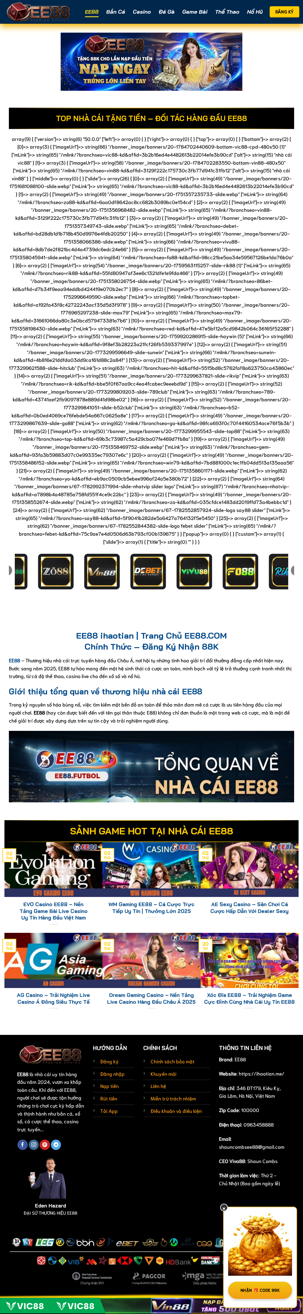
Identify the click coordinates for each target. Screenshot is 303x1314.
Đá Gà (167, 11)
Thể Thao (227, 11)
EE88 (92, 11)
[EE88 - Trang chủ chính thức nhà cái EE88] (38, 12)
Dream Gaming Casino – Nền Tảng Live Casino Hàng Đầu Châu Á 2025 (151, 998)
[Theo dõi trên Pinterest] (45, 1145)
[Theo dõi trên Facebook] (22, 1145)
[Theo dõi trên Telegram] (56, 1145)
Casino (142, 11)
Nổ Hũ (255, 11)
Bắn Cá (115, 11)
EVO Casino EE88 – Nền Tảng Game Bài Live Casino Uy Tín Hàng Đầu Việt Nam (54, 911)
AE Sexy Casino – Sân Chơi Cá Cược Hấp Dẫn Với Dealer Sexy (249, 907)
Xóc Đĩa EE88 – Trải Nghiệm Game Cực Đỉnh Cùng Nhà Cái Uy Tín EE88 (249, 998)
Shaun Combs (262, 1161)
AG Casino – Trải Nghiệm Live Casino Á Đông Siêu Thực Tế (53, 998)
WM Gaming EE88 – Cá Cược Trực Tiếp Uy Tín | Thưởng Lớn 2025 (151, 907)
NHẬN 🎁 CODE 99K (260, 1290)
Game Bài (194, 11)
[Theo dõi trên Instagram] (34, 1145)
